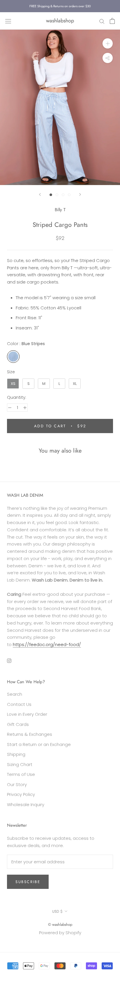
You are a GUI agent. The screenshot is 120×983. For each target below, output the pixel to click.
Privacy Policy (21, 794)
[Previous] (40, 194)
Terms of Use (21, 774)
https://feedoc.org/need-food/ (47, 644)
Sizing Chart (19, 764)
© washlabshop (60, 924)
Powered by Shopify (60, 933)
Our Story (17, 784)
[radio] (13, 356)
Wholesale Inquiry (25, 804)
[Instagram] (9, 660)
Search (14, 694)
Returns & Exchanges (29, 734)
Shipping (16, 754)
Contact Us (19, 704)
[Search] (102, 20)
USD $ (57, 911)
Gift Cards (18, 724)
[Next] (80, 194)
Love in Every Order (27, 714)
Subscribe (27, 882)
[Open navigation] (8, 21)
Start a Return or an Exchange (39, 744)
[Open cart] (112, 21)
